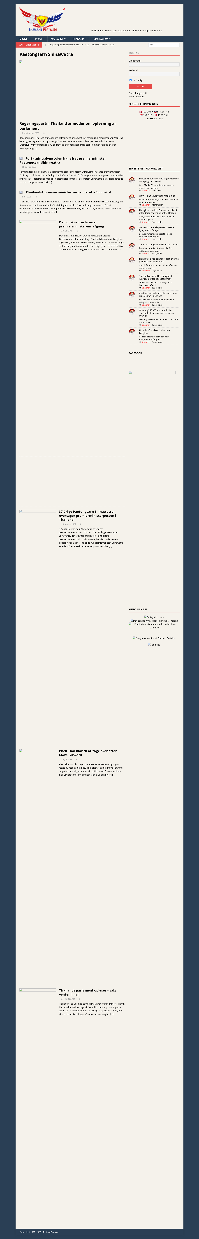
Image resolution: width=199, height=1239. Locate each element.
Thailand (78, 38)
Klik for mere (154, 118)
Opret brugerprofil (138, 93)
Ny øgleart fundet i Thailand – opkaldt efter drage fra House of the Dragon (158, 211)
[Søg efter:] (164, 44)
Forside (23, 38)
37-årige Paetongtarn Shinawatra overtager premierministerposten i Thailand (87, 515)
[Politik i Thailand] (37, 626)
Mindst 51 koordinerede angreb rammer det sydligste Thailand (159, 180)
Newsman (145, 190)
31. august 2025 (29, 166)
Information (101, 38)
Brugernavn (135, 60)
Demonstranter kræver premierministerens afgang (81, 224)
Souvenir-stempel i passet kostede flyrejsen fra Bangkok (156, 229)
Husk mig (137, 80)
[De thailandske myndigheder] (21, 158)
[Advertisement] (126, 21)
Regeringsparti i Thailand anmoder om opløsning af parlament (67, 126)
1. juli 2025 (26, 196)
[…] (35, 148)
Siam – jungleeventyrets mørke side (157, 195)
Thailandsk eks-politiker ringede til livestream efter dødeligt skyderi (156, 277)
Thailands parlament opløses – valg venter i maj (87, 992)
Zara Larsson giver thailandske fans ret (158, 244)
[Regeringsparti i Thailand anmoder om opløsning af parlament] (72, 89)
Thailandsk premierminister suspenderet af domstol (68, 192)
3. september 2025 (30, 133)
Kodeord (133, 70)
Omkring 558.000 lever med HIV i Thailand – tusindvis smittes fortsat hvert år (156, 313)
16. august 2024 (68, 524)
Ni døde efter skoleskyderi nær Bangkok (154, 331)
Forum (38, 38)
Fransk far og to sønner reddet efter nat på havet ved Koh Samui (159, 260)
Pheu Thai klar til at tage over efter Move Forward (88, 753)
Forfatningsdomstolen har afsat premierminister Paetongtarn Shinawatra (62, 160)
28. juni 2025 (67, 230)
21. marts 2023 (68, 998)
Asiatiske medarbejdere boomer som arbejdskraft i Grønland (158, 294)
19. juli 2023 (66, 759)
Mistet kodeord (136, 96)
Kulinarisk (57, 38)
